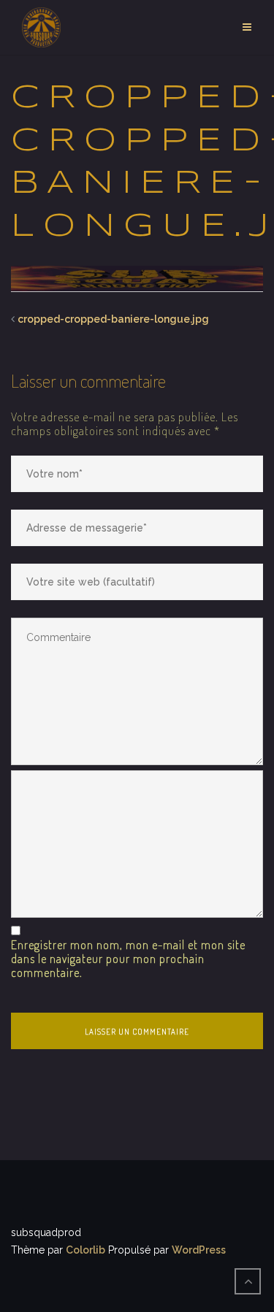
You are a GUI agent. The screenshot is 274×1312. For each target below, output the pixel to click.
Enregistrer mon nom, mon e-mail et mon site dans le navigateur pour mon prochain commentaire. (128, 959)
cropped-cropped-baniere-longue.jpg (113, 319)
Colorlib (85, 1250)
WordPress (199, 1250)
